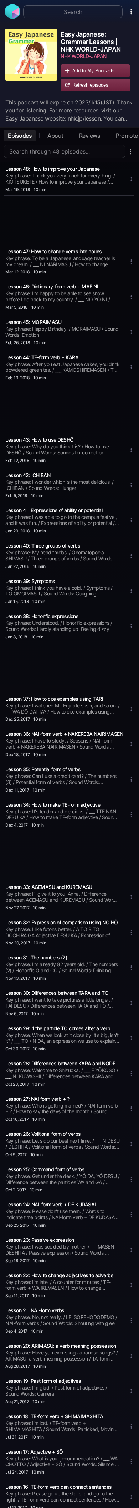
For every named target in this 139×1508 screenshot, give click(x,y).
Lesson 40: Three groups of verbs (42, 546)
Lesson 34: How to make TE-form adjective (52, 805)
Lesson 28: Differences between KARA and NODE (60, 1063)
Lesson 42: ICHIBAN (27, 475)
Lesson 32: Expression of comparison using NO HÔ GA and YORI (65, 922)
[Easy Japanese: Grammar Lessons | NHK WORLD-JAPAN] (31, 62)
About (55, 135)
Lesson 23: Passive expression (39, 1240)
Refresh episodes (90, 85)
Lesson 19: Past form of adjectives (43, 1381)
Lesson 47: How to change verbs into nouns (53, 251)
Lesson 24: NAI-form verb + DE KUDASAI (50, 1204)
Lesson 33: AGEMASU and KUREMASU (48, 887)
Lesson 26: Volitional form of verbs (43, 1134)
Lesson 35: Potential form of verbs (43, 769)
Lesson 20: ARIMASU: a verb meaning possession (60, 1346)
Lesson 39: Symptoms (30, 581)
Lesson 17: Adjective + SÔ (34, 1452)
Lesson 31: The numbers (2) (36, 957)
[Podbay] (12, 17)
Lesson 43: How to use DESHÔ (39, 440)
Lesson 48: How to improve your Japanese (52, 169)
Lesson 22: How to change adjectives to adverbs (59, 1275)
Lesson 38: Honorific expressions (41, 616)
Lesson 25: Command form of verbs (44, 1169)
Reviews (90, 135)
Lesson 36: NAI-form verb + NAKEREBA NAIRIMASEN (64, 734)
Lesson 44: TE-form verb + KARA (41, 357)
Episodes (20, 135)
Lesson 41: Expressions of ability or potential (53, 510)
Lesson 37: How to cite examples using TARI (54, 699)
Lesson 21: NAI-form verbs (35, 1310)
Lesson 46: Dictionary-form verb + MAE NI (51, 286)
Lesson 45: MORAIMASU (33, 322)
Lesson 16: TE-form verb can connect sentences (58, 1487)
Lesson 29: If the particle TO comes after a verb (57, 1028)
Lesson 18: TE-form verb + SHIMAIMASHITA (54, 1416)
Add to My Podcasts (93, 70)
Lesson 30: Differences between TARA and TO (56, 993)
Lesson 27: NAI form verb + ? (37, 1099)
